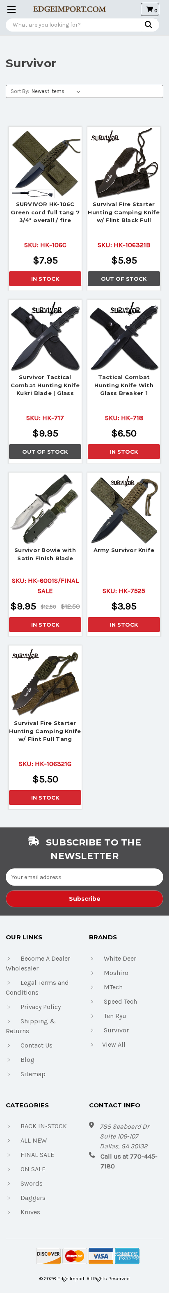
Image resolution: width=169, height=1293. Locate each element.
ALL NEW (34, 1140)
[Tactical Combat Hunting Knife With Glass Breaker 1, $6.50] (124, 336)
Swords (32, 1183)
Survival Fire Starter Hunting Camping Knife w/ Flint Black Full (124, 212)
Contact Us (37, 1045)
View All (114, 1044)
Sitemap (33, 1074)
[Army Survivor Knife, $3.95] (124, 509)
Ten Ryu (115, 1016)
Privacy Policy (41, 1007)
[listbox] (57, 91)
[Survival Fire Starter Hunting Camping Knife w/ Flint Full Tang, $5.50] (45, 682)
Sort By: (20, 91)
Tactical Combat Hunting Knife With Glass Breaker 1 (123, 385)
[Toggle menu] (9, 9)
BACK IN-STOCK (44, 1126)
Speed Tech (120, 1001)
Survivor (116, 1030)
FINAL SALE (37, 1155)
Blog (27, 1059)
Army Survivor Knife (124, 550)
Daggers (33, 1198)
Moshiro (116, 973)
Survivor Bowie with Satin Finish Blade (45, 554)
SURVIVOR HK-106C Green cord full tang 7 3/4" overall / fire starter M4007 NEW (45, 213)
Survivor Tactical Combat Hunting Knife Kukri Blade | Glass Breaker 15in (45, 386)
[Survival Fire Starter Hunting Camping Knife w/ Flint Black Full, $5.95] (124, 163)
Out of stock (124, 278)
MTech (113, 987)
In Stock (45, 278)
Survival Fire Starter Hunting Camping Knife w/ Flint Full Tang (45, 731)
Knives (30, 1212)
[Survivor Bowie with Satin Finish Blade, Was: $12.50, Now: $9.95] (45, 509)
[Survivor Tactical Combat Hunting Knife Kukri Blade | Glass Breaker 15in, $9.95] (45, 336)
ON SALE (33, 1169)
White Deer (120, 958)
